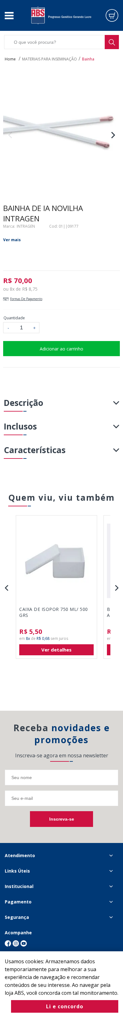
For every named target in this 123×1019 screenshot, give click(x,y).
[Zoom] (61, 134)
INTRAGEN (26, 226)
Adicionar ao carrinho (61, 349)
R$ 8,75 (30, 289)
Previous (10, 135)
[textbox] (61, 42)
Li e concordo (64, 1006)
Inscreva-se (61, 819)
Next (113, 135)
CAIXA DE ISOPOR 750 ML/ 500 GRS (53, 612)
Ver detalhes (56, 649)
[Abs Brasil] (61, 15)
